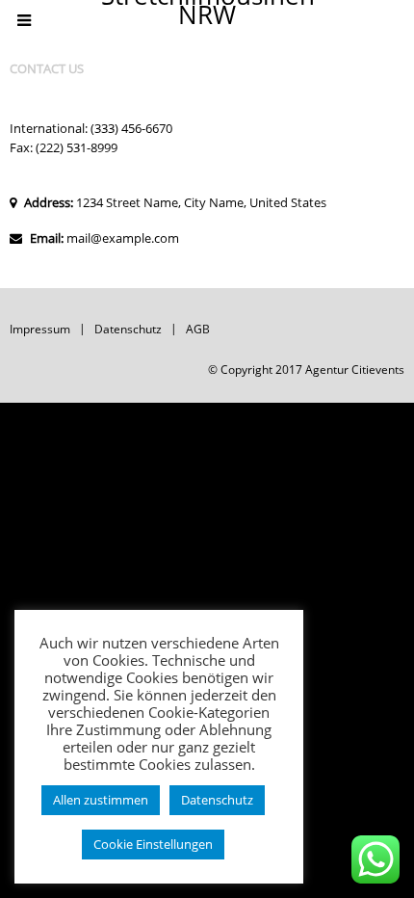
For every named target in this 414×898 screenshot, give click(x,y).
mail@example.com (122, 238)
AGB (198, 328)
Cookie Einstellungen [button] (153, 844)
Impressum (40, 328)
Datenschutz (128, 328)
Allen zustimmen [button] (100, 799)
